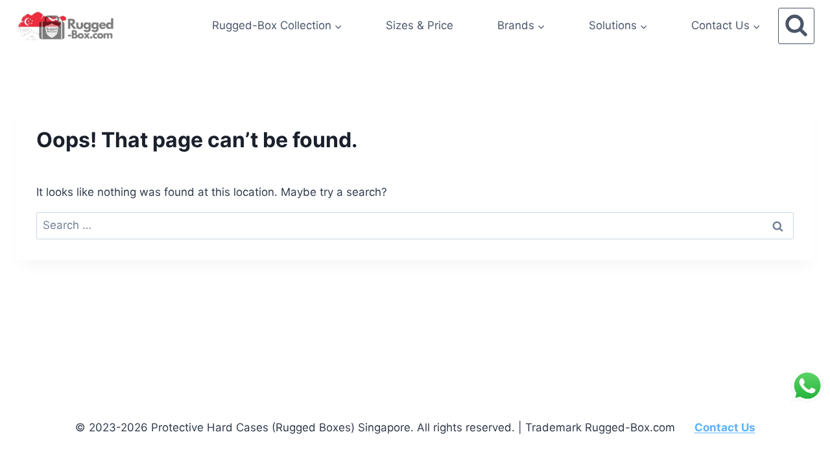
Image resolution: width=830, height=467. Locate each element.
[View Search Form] (796, 26)
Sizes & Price (419, 25)
